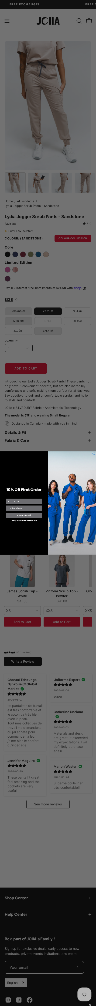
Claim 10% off (24, 515)
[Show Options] (40, 501)
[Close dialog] (94, 453)
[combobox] (23, 501)
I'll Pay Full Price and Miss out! (24, 520)
